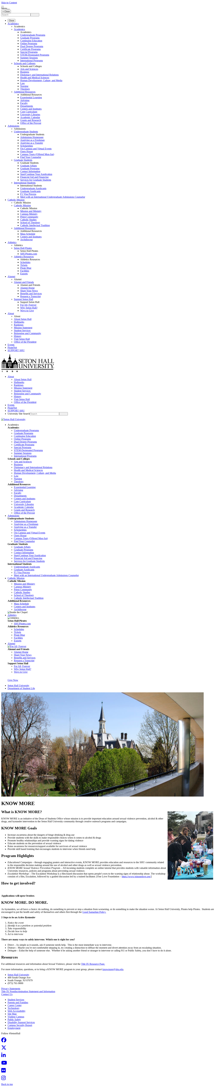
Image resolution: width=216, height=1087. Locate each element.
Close (11, 20)
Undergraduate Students (26, 131)
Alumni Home (27, 288)
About (11, 313)
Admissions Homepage (31, 137)
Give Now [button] (13, 680)
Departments (26, 106)
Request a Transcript (30, 296)
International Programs (31, 60)
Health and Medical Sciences (34, 77)
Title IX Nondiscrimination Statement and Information (28, 991)
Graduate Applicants (30, 191)
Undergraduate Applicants (33, 188)
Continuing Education (31, 40)
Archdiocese (26, 239)
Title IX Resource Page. (93, 964)
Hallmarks (19, 322)
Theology (25, 89)
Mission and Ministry (30, 211)
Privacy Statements (10, 988)
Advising (24, 100)
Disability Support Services (21, 1022)
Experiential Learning (31, 97)
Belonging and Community (27, 333)
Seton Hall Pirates (23, 248)
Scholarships (26, 145)
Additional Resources (24, 91)
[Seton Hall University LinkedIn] (4, 1056)
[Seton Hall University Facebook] (4, 1041)
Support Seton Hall (23, 299)
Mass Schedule (27, 234)
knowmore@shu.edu (112, 969)
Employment (14, 1028)
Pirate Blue (25, 268)
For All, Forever (28, 305)
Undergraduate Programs (32, 35)
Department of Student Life (21, 688)
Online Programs (28, 43)
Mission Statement (23, 327)
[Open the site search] (2, 6)
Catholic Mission (16, 199)
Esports (24, 273)
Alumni (11, 276)
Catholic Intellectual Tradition (35, 225)
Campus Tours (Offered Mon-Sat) (37, 154)
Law (22, 83)
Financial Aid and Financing (34, 177)
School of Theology (30, 222)
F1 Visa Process (28, 194)
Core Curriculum (28, 111)
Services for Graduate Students (35, 180)
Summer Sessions (29, 57)
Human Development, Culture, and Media (41, 80)
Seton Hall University (18, 685)
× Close (6, 11)
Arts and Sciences (29, 69)
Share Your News (29, 290)
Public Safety (14, 1019)
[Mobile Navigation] (8, 9)
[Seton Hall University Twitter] (4, 1048)
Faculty (24, 103)
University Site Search (19, 413)
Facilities (24, 270)
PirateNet (12, 347)
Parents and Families (18, 1002)
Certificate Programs (30, 49)
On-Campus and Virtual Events (36, 148)
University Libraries (30, 114)
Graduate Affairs (28, 165)
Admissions (13, 126)
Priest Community (29, 216)
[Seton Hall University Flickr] (4, 1071)
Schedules (25, 262)
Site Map (12, 1013)
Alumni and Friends (24, 282)
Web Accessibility (16, 1011)
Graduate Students (23, 160)
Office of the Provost (30, 123)
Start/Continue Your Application (36, 174)
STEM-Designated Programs (34, 55)
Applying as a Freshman (32, 140)
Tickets (23, 265)
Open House (26, 151)
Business (24, 72)
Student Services (22, 330)
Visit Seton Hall (22, 339)
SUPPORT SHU (16, 350)
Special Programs (29, 52)
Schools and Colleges (24, 63)
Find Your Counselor (30, 157)
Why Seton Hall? (28, 307)
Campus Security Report (20, 1025)
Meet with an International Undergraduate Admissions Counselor (52, 197)
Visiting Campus (16, 1016)
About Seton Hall (22, 319)
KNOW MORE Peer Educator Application (25, 890)
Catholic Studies (28, 219)
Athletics (12, 242)
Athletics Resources (24, 256)
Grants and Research (30, 120)
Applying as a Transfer (31, 143)
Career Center (15, 1005)
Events (11, 344)
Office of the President (25, 341)
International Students (25, 182)
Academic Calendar (30, 117)
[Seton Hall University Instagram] (4, 1079)
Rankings (18, 324)
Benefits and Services (31, 293)
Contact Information (30, 171)
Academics (13, 23)
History (17, 336)
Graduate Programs (30, 37)
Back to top (7, 1084)
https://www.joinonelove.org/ (136, 876)
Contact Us (6, 994)
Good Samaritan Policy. (94, 912)
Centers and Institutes (31, 109)
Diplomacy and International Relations (39, 74)
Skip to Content (9, 2)
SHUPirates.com (28, 253)
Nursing (24, 86)
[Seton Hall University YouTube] (5, 1063)
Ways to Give (27, 310)
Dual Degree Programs (31, 46)
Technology (13, 1008)
